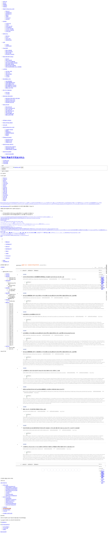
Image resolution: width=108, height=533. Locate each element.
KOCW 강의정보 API (10, 108)
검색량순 (8, 273)
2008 (11, 326)
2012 (11, 321)
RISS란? (7, 58)
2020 (11, 311)
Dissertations (8, 131)
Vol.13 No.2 (66, 297)
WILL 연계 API (9, 109)
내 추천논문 (8, 23)
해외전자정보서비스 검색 (8, 127)
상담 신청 (8, 72)
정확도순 (100, 270)
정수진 (30, 448)
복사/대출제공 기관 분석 (11, 85)
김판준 (24, 372)
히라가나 (5, 178)
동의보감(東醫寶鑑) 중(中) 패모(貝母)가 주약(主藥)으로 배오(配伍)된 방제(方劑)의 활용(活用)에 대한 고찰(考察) (50, 295)
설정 (4, 42)
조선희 (30, 316)
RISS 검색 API (9, 106)
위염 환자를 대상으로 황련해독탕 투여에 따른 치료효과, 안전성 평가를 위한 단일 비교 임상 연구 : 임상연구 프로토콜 (51, 428)
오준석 (29, 411)
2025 (11, 305)
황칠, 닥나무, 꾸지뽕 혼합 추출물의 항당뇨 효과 (34, 409)
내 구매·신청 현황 (9, 28)
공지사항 (5, 125)
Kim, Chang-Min (32, 335)
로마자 (4, 199)
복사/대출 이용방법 (10, 64)
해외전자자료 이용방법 (11, 65)
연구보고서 (8, 17)
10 (21, 446)
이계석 (27, 316)
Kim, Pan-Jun (39, 372)
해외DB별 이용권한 (10, 148)
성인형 (30, 391)
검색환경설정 (9, 45)
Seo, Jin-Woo (54, 391)
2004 (11, 331)
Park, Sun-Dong (63, 372)
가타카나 (5, 179)
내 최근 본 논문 (9, 26)
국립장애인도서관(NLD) (11, 499)
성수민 (35, 391)
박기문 (41, 448)
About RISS (5, 48)
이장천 (27, 335)
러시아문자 (5, 195)
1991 (11, 343)
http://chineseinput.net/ (4, 206)
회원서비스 (5, 33)
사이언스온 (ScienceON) (11, 504)
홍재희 (32, 411)
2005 (11, 330)
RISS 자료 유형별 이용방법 (11, 62)
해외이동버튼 (3, 531)
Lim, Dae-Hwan (31, 297)
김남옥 (33, 391)
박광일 (44, 430)
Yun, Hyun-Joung (45, 372)
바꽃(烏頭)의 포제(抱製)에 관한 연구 (31, 314)
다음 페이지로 (76, 470)
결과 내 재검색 (5, 171)
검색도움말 (5, 162)
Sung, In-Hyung (59, 391)
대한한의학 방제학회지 (58, 297)
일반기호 (5, 197)
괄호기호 (5, 188)
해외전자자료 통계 (7, 151)
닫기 (1, 236)
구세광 (38, 448)
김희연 (24, 430)
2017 (11, 315)
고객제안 (8, 75)
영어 (11, 349)
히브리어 (5, 187)
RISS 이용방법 (9, 50)
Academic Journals (9, 129)
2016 (11, 316)
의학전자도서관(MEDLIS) (11, 495)
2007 (11, 327)
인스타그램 (5, 528)
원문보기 (29, 282)
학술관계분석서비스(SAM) (11, 490)
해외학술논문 (9, 13)
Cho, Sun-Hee (53, 316)
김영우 (41, 430)
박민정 (24, 391)
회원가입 (5, 1)
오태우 (38, 430)
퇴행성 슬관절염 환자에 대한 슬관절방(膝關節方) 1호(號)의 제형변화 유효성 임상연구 (43, 389)
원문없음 (12, 279)
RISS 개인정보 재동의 (8, 122)
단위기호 (5, 196)
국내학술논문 (9, 12)
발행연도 (8, 302)
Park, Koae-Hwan (88, 391)
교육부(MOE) (8, 498)
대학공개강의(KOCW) (10, 486)
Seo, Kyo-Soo (57, 372)
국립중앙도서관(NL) (10, 500)
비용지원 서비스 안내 (10, 99)
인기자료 (8, 93)
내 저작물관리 (9, 27)
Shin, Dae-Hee (82, 391)
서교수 (33, 372)
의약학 (12, 301)
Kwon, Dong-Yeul (71, 316)
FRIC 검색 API (9, 112)
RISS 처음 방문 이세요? (8, 56)
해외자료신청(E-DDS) (8, 96)
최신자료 (8, 92)
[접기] (106, 289)
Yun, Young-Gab (38, 297)
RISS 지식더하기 (9, 51)
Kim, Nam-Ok (65, 391)
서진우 (27, 391)
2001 (11, 335)
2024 (11, 306)
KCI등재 (12, 289)
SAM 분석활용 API (10, 113)
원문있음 (12, 277)
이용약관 (5, 507)
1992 (11, 342)
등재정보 (8, 287)
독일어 (4, 185)
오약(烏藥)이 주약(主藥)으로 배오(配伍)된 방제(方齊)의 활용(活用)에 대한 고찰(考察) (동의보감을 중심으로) (49, 333)
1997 (11, 340)
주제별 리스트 (9, 142)
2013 (11, 320)
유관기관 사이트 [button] (6, 496)
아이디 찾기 (8, 38)
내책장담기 (30, 270)
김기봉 (47, 430)
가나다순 (8, 275)
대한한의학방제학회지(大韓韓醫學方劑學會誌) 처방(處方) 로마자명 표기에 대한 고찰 (43, 276)
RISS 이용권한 (9, 60)
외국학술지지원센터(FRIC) (11, 489)
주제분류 (8, 299)
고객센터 (5, 5)
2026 (11, 303)
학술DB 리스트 (9, 140)
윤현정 (27, 372)
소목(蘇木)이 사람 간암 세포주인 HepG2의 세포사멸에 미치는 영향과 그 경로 (41, 370)
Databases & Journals (7, 137)
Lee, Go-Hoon (59, 316)
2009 (11, 325)
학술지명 (8, 293)
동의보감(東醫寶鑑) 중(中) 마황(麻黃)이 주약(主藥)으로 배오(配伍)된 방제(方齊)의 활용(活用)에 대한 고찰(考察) (50, 351)
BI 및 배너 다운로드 (10, 54)
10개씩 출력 (101, 468)
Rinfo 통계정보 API (10, 110)
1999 (11, 337)
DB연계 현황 (8, 53)
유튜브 (4, 529)
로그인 (4, 2)
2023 (11, 307)
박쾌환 (44, 391)
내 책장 (7, 24)
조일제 (27, 448)
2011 (11, 322)
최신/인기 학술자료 (7, 90)
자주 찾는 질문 (9, 71)
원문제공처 (8, 280)
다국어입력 (5, 163)
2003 (11, 332)
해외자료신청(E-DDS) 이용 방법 (13, 98)
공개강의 (8, 19)
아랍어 (4, 200)
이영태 (30, 372)
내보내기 (24, 270)
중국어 (4, 180)
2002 (11, 333)
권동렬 (38, 316)
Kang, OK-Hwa (65, 316)
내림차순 (100, 272)
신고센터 (8, 76)
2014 (11, 318)
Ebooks (7, 130)
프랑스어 (5, 184)
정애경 (38, 391)
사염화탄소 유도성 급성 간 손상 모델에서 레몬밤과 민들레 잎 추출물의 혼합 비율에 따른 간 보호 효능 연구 (48, 446)
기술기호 (5, 191)
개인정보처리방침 (7, 508)
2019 (11, 312)
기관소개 (5, 511)
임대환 (24, 297)
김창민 (24, 335)
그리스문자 (5, 183)
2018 (11, 313)
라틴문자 (5, 193)
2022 (11, 308)
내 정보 (7, 44)
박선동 (35, 372)
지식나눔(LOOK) (9, 494)
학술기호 (5, 189)
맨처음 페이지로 (43, 470)
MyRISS (4, 4)
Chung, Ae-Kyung (76, 391)
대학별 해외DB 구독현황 (11, 149)
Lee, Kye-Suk (48, 316)
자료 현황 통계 (9, 81)
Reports (7, 135)
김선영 (35, 411)
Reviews (7, 134)
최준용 (27, 430)
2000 (11, 336)
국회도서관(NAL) (9, 502)
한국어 (12, 347)
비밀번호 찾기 (9, 40)
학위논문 (8, 11)
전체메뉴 (5, 6)
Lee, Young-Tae (51, 372)
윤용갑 (27, 297)
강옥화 (35, 316)
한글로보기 (36, 270)
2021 (11, 310)
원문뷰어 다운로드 (7, 120)
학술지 (7, 15)
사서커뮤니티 (9, 491)
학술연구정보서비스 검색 (8, 8)
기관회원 (8, 493)
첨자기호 (5, 192)
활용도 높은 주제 (9, 87)
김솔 (24, 411)
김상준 (26, 411)
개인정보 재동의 (6, 509)
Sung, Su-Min (70, 391)
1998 (11, 338)
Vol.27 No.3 (62, 411)
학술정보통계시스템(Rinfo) (11, 487)
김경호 (33, 430)
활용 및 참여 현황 (9, 114)
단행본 (7, 16)
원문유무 (8, 276)
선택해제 (2, 267)
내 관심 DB (8, 31)
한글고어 (5, 181)
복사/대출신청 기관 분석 (11, 86)
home (4, 260)
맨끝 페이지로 (79, 470)
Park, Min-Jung (48, 391)
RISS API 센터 (6, 104)
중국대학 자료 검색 (10, 102)
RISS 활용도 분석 (7, 79)
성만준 (24, 316)
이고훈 (33, 316)
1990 (11, 345)
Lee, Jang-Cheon (38, 335)
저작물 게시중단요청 (7, 513)
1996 (11, 341)
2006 (11, 328)
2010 (11, 323)
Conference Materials (10, 132)
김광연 (35, 430)
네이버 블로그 (6, 526)
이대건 (35, 448)
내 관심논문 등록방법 (10, 61)
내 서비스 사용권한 (10, 30)
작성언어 (8, 346)
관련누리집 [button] (5, 485)
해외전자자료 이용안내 (8, 144)
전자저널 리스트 (9, 139)
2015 (11, 317)
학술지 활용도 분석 (10, 83)
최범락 (24, 448)
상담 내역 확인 (9, 74)
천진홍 (30, 430)
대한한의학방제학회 (46, 297)
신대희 (41, 391)
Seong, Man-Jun (43, 316)
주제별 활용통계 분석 (10, 82)
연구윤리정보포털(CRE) (11, 503)
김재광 (33, 448)
